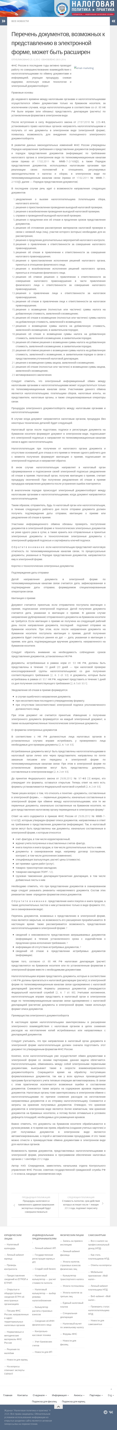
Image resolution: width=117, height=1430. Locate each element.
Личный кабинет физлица (70, 1253)
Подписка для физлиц (44, 1401)
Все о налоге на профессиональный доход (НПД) (98, 1244)
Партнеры (95, 1395)
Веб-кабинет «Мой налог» (99, 1298)
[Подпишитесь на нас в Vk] (111, 1412)
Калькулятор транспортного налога (72, 1277)
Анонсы (78, 1395)
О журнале (39, 1395)
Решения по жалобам (12, 1351)
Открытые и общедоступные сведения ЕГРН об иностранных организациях (14, 1297)
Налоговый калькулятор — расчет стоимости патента (44, 1279)
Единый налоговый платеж (71, 1304)
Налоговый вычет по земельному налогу (72, 1325)
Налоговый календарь (11, 1246)
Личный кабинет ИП (45, 1248)
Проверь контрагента (10, 1267)
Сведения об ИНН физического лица (43, 1322)
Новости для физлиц (68, 1342)
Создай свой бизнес (45, 1269)
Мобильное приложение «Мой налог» (98, 1275)
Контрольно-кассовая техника (41, 1333)
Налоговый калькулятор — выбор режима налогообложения (44, 1295)
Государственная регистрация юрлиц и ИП (43, 1258)
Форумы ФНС (70, 1334)
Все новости (20, 21)
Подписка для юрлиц (73, 1401)
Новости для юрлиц (17, 1359)
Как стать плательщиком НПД (98, 1256)
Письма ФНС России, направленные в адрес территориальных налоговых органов (16, 1318)
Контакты (22, 1395)
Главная (7, 1395)
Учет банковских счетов (42, 1343)
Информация (59, 1395)
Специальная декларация (68, 1315)
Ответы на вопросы (101, 1265)
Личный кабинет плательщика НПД (98, 1287)
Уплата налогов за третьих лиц (71, 1294)
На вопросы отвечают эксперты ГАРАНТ (14, 1370)
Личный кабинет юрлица (14, 1256)
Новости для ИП (43, 1352)
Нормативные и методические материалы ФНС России (14, 1337)
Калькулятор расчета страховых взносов (42, 1310)
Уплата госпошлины (73, 1286)
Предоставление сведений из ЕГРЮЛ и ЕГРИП (16, 1279)
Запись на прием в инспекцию (71, 1242)
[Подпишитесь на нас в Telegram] (106, 1412)
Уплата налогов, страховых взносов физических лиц (70, 1265)
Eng (110, 1395)
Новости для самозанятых (96, 1322)
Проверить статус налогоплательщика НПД (99, 1310)
